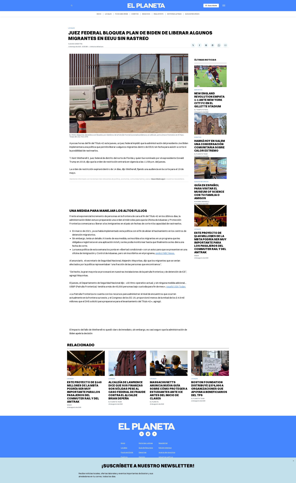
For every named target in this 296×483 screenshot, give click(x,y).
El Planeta (154, 402)
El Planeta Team (201, 154)
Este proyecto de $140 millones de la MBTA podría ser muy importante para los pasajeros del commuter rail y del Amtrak (210, 242)
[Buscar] (72, 5)
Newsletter (163, 443)
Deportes (198, 90)
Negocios (146, 14)
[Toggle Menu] (223, 5)
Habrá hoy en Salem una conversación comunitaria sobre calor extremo (209, 145)
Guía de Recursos (192, 14)
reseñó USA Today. (176, 286)
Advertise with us (166, 457)
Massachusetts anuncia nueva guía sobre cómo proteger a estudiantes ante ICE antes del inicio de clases (168, 390)
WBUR (196, 255)
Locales (108, 14)
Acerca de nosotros (167, 452)
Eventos (135, 14)
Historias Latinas (174, 14)
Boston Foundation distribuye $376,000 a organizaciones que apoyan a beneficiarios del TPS (209, 388)
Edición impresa (165, 448)
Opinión (142, 457)
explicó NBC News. (165, 253)
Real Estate (158, 14)
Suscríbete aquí (158, 179)
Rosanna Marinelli (201, 201)
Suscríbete (212, 5)
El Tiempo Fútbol (201, 110)
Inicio (99, 14)
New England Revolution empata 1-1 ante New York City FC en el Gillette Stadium (209, 100)
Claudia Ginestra (75, 44)
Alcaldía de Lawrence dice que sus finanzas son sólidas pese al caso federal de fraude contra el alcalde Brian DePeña (127, 390)
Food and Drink (121, 14)
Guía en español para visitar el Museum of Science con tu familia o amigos (209, 191)
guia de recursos (201, 182)
